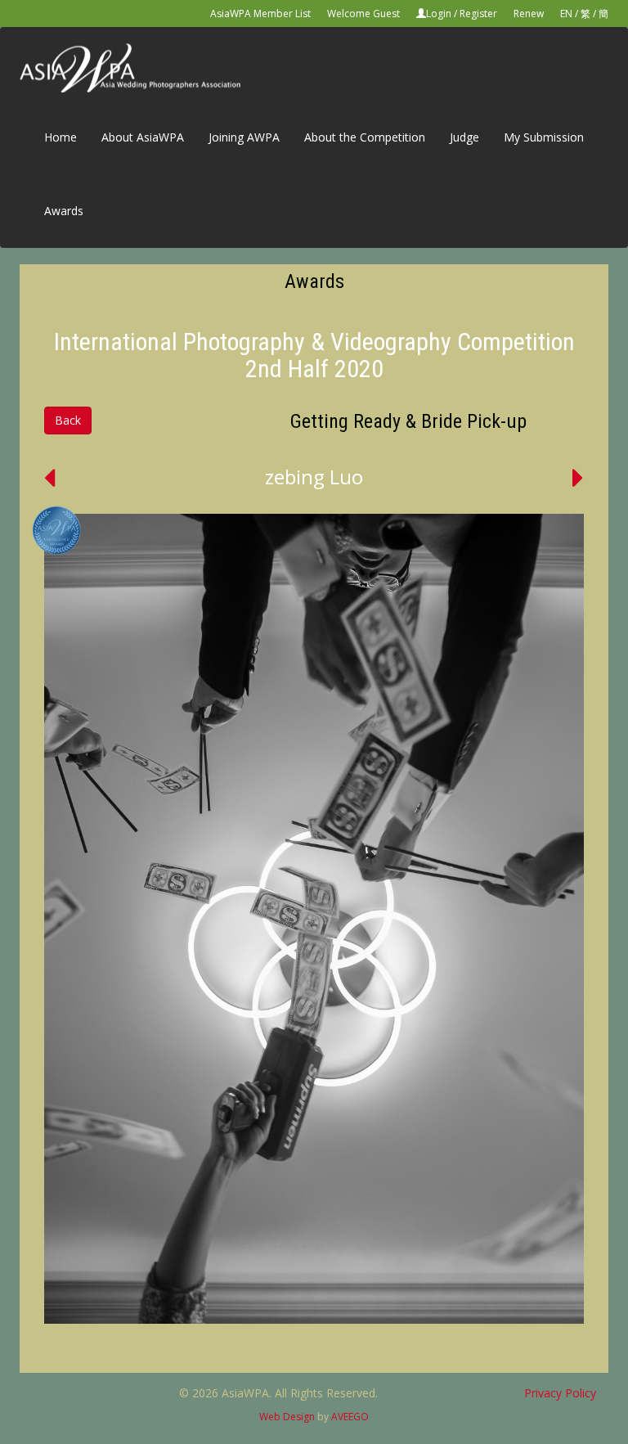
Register (478, 13)
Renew (529, 13)
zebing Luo (314, 476)
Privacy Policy (560, 1393)
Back (68, 420)
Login (438, 13)
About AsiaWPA (142, 137)
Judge (464, 137)
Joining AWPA (244, 137)
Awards (63, 210)
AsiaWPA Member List (260, 13)
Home (60, 137)
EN (566, 13)
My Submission (544, 137)
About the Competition (364, 137)
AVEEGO (350, 1417)
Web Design (287, 1417)
